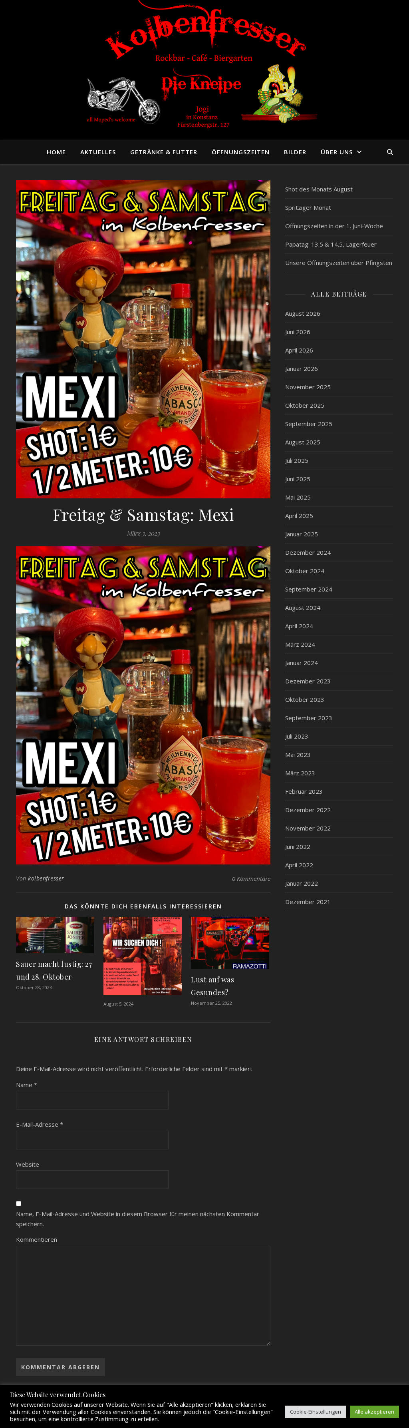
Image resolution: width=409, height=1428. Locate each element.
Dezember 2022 (308, 810)
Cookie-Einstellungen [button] (315, 1411)
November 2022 (308, 828)
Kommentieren (36, 1239)
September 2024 (308, 589)
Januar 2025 (301, 534)
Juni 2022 (297, 846)
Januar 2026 (301, 368)
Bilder (295, 152)
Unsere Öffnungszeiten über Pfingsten (338, 263)
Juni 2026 (297, 332)
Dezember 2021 (308, 902)
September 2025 (308, 424)
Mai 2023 (298, 755)
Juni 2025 (297, 479)
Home (56, 152)
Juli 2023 (296, 736)
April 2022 (299, 865)
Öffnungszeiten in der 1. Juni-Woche (334, 226)
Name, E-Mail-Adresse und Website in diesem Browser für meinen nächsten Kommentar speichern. (137, 1219)
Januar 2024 (301, 663)
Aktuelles (98, 152)
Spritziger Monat (308, 207)
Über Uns (337, 152)
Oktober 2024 (304, 571)
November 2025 (308, 387)
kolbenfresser (46, 878)
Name (26, 1085)
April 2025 (299, 516)
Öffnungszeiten (241, 152)
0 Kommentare (251, 878)
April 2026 (299, 350)
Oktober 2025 (304, 405)
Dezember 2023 (308, 681)
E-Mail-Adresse (39, 1124)
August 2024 (302, 607)
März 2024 (300, 644)
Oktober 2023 (304, 699)
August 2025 (302, 442)
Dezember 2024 (308, 552)
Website (27, 1164)
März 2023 (300, 773)
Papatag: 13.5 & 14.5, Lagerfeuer (331, 244)
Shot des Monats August (319, 189)
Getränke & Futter (163, 152)
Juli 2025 (296, 460)
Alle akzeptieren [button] (374, 1411)
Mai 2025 (298, 497)
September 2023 (308, 718)
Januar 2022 (301, 883)
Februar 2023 (304, 791)
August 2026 (302, 313)
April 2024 (299, 626)
